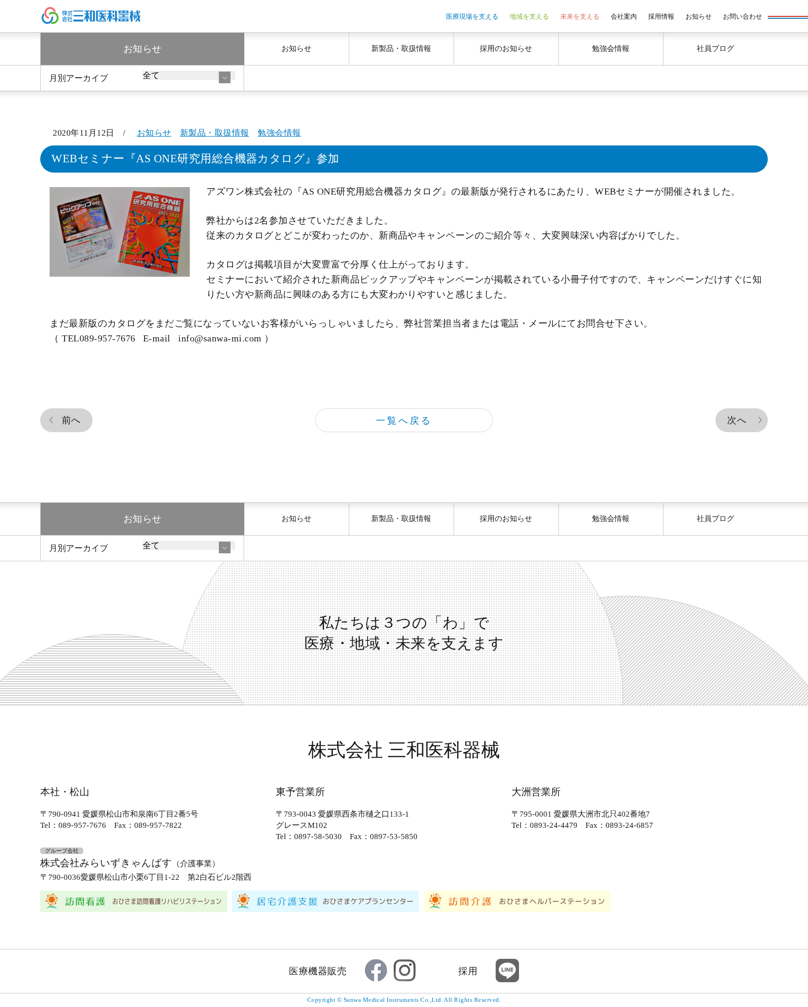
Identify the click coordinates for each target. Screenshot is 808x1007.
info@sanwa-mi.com (219, 338)
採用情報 (661, 16)
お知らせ (698, 16)
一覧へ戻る (404, 420)
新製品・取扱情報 (401, 48)
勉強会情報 (610, 48)
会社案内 (624, 16)
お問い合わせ (742, 16)
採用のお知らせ (506, 48)
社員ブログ (715, 48)
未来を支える (579, 16)
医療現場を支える (472, 16)
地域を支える (529, 16)
